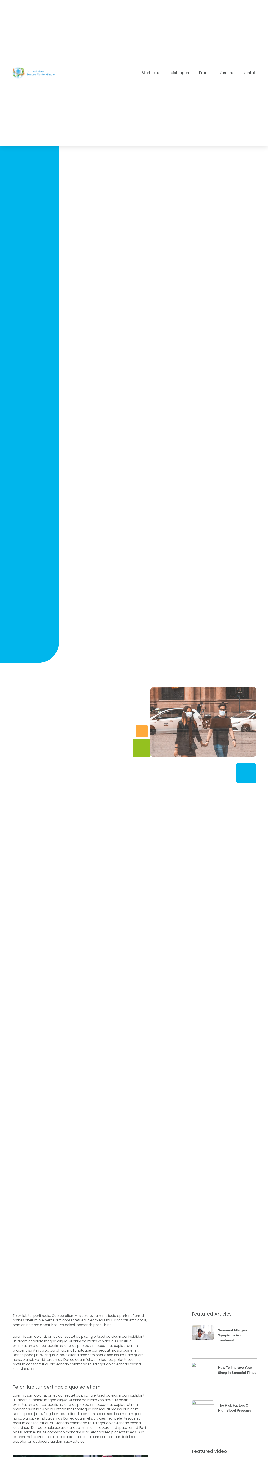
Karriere (226, 72)
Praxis (204, 72)
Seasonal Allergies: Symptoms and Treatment (233, 1335)
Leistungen (179, 72)
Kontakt (250, 72)
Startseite (150, 72)
